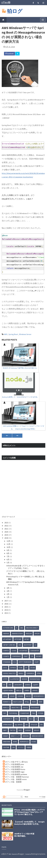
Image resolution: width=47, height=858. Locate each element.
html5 (39, 673)
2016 (6, 604)
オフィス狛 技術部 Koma (15, 769)
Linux (5, 696)
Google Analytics (9, 673)
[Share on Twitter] (17, 53)
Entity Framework (25, 662)
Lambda (26, 690)
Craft (26, 656)
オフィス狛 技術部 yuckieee (16, 774)
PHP (4, 713)
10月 (9, 547)
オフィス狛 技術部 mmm (16, 779)
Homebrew (30, 673)
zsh (13, 747)
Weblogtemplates (38, 854)
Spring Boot (13, 334)
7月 (8, 556)
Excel (5, 668)
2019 (6, 535)
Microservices (39, 696)
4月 (8, 588)
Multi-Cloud (17, 702)
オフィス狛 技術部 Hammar (17, 777)
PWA (33, 713)
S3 (36, 719)
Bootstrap (28, 645)
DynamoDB (6, 662)
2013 (6, 613)
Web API (36, 730)
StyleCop (34, 725)
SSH (26, 725)
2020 (6, 532)
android (6, 634)
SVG (41, 725)
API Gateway (7, 639)
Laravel (35, 690)
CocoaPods (23, 651)
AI (16, 628)
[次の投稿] (7, 435)
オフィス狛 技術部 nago (14, 772)
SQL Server (18, 725)
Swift (5, 730)
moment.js (6, 702)
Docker (38, 656)
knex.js (18, 690)
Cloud (14, 651)
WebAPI (5, 736)
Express (13, 668)
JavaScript (18, 685)
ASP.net (26, 639)
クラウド (21, 747)
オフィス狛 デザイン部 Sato (16, 762)
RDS (16, 719)
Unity (20, 730)
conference (16, 656)
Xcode (33, 742)
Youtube (6, 747)
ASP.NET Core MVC (9, 645)
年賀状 (29, 747)
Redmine (23, 719)
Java (9, 685)
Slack (42, 719)
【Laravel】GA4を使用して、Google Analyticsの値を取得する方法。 (29, 823)
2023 (6, 522)
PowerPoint (24, 713)
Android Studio (17, 634)
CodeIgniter (34, 651)
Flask (20, 668)
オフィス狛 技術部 (13, 782)
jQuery (35, 685)
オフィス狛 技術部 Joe (14, 767)
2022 (6, 526)
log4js (12, 696)
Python (40, 713)
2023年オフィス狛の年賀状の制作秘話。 (24, 834)
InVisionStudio (35, 679)
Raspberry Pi (7, 719)
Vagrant (28, 730)
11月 (9, 544)
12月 (9, 541)
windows (26, 736)
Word (15, 742)
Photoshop (35, 708)
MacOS (28, 696)
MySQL (27, 702)
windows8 (6, 742)
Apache (37, 634)
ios (4, 685)
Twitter (12, 730)
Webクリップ (15, 736)
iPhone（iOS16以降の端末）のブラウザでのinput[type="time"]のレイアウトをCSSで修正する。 (29, 812)
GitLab (32, 668)
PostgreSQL (13, 713)
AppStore (17, 639)
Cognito (6, 656)
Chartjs (6, 651)
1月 (8, 597)
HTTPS (5, 679)
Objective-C (16, 708)
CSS (32, 656)
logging (20, 696)
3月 (8, 591)
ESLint (37, 662)
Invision (24, 679)
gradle (21, 673)
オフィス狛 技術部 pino (14, 764)
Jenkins (27, 685)
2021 (6, 529)
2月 (8, 594)
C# (35, 645)
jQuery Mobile (8, 690)
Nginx (34, 702)
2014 (6, 610)
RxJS (31, 719)
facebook (10, 53)
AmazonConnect (32, 628)
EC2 (14, 662)
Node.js (6, 708)
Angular (29, 634)
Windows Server (25, 334)
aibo (21, 628)
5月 (8, 562)
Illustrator (14, 679)
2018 (6, 538)
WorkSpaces (24, 742)
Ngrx (40, 702)
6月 (8, 559)
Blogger (27, 790)
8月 (8, 553)
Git (26, 668)
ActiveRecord (8, 628)
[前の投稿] (17, 435)
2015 (6, 607)
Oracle (25, 708)
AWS (6, 334)
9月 (8, 550)
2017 (6, 601)
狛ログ (14, 11)
